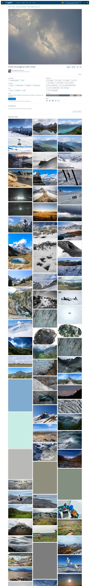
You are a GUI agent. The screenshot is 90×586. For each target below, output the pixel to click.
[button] (87, 2)
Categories (18, 2)
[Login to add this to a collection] (80, 67)
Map (27, 2)
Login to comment (77, 111)
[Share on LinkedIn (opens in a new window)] (50, 100)
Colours (34, 2)
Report (80, 74)
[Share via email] (55, 100)
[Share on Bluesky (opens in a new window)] (53, 100)
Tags (30, 2)
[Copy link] (58, 100)
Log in (84, 2)
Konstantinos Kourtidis (21, 6)
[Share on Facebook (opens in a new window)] (47, 100)
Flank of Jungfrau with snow (34, 6)
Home (9, 6)
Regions (23, 2)
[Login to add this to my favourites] (77, 67)
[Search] (2, 2)
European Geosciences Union (72, 3)
